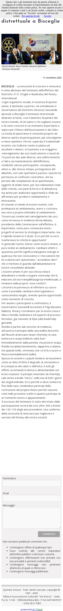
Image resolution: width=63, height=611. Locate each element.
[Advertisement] (31, 447)
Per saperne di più (31, 16)
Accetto (47, 16)
